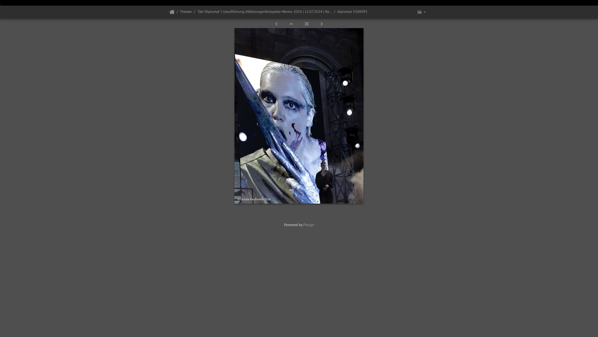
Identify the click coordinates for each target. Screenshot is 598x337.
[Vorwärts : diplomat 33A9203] (321, 24)
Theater (186, 11)
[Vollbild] (307, 24)
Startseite (172, 12)
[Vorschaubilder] (291, 24)
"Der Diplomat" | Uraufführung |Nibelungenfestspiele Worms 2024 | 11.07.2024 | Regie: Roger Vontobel (264, 11)
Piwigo (308, 224)
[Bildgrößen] (421, 12)
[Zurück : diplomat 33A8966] (277, 24)
